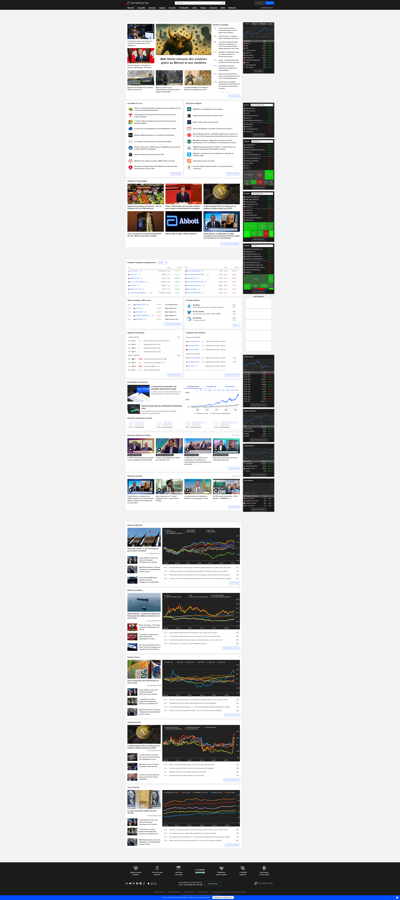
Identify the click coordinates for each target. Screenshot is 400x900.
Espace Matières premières (231, 648)
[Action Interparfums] (147, 305)
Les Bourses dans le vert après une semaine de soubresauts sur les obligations (191, 768)
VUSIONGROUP (250, 145)
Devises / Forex (133, 657)
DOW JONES (249, 55)
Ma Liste (246, 105)
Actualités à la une (134, 103)
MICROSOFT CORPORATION (195, 282)
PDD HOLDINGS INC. (194, 341)
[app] (152, 884)
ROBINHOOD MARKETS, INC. (254, 249)
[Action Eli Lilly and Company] (147, 282)
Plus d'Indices (258, 71)
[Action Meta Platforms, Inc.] (203, 285)
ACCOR (138, 308)
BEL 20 (248, 43)
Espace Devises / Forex (232, 715)
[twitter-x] (127, 883)
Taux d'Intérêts (133, 787)
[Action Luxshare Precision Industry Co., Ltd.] (203, 346)
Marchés (130, 8)
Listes (194, 8)
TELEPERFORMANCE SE (253, 154)
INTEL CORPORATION (193, 271)
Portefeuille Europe (193, 386)
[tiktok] (144, 883)
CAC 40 (248, 41)
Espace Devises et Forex (259, 405)
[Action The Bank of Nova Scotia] (203, 362)
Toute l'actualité (234, 96)
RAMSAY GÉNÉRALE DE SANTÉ (255, 150)
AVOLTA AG (249, 210)
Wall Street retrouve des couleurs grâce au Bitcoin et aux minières (187, 772)
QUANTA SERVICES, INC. (253, 262)
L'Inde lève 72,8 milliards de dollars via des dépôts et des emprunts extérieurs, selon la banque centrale (198, 699)
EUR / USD (247, 372)
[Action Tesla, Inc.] (139, 275)
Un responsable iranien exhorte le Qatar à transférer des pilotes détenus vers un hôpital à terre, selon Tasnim (200, 567)
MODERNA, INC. (135, 278)
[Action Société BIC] (145, 319)
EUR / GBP (247, 374)
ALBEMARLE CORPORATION (254, 259)
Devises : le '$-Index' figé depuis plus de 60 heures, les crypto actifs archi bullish (191, 764)
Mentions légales (159, 892)
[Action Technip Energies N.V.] (152, 316)
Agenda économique (135, 333)
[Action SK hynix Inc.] (140, 271)
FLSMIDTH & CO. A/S (252, 204)
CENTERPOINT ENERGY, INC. (254, 265)
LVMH (247, 113)
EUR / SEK (247, 382)
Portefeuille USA (211, 386)
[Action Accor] (142, 308)
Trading (203, 8)
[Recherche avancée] (223, 3)
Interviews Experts (134, 476)
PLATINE (246, 436)
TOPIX (247, 62)
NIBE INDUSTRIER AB (252, 199)
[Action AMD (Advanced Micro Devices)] (207, 275)
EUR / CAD (247, 389)
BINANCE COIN (250, 468)
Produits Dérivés (193, 300)
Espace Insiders (234, 468)
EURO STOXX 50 (251, 50)
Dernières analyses (194, 103)
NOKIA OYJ (249, 126)
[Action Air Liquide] (145, 312)
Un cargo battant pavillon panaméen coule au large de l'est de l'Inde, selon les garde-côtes (194, 636)
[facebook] (138, 883)
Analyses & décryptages (137, 181)
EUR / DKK (247, 387)
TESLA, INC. (133, 274)
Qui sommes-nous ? (203, 892)
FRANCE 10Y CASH (251, 496)
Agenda (162, 8)
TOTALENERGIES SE (252, 129)
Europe (255, 24)
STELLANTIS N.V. (251, 111)
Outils (223, 8)
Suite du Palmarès (258, 187)
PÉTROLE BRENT (249, 431)
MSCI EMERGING (251, 65)
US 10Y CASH (250, 498)
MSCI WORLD (250, 67)
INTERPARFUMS (140, 304)
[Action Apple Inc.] (139, 285)
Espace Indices (234, 583)
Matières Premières (250, 411)
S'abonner (269, 3)
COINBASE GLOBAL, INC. (253, 254)
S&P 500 (248, 53)
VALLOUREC (249, 131)
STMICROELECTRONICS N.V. (254, 120)
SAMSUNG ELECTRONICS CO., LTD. (139, 293)
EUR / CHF (247, 377)
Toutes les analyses (233, 173)
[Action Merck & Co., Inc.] (143, 289)
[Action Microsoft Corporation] (206, 282)
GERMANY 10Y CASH (252, 501)
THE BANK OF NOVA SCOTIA (194, 362)
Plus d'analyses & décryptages (230, 244)
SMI (247, 45)
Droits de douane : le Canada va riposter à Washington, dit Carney (188, 643)
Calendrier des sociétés (195, 333)
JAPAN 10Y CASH (251, 503)
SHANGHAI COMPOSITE (253, 60)
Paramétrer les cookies (174, 892)
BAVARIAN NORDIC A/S (252, 197)
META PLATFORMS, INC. (194, 285)
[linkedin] (141, 883)
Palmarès (232, 8)
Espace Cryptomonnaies (232, 780)
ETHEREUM (249, 463)
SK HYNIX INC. (134, 271)
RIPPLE (248, 471)
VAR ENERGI (249, 220)
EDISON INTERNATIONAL (253, 270)
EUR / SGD (247, 399)
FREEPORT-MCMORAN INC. (254, 256)
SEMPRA (248, 272)
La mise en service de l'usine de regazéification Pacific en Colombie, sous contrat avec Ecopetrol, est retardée (200, 578)
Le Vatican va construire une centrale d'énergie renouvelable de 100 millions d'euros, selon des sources (198, 571)
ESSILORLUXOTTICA (252, 115)
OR (245, 426)
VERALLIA (249, 152)
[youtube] (131, 883)
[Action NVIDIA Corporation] (202, 293)
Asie (270, 24)
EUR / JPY (247, 401)
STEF (247, 165)
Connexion (259, 3)
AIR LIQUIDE (139, 312)
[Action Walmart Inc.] (198, 278)
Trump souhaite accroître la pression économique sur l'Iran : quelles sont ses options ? (193, 632)
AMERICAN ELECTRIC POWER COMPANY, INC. (256, 267)
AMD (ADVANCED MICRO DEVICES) (196, 274)
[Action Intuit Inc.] (196, 366)
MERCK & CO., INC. (135, 289)
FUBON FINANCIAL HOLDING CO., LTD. (194, 349)
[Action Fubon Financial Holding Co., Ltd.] (203, 350)
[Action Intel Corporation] (202, 271)
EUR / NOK (247, 384)
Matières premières (135, 590)
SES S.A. (248, 168)
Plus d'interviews (234, 507)
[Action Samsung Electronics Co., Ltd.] (150, 293)
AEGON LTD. (249, 213)
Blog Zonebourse (189, 892)
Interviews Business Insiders (139, 435)
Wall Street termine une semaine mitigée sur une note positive (186, 775)
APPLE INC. (133, 285)
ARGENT (246, 433)
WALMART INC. (191, 278)
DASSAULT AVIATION (252, 161)
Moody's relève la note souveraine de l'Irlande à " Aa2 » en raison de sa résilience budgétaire (195, 710)
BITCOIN (248, 461)
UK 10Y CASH (250, 505)
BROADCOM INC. (192, 289)
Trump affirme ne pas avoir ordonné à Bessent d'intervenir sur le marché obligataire (192, 703)
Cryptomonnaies (134, 722)
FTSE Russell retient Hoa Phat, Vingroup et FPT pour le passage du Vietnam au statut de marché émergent (199, 575)
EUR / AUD (247, 391)
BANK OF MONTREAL (194, 358)
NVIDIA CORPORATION (194, 293)
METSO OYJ (249, 207)
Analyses (152, 8)
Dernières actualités (220, 25)
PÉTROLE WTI (248, 429)
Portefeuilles (184, 8)
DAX (247, 48)
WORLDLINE (249, 147)
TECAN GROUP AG (251, 215)
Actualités (141, 8)
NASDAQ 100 (250, 58)
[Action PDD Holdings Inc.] (202, 341)
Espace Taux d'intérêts (232, 845)
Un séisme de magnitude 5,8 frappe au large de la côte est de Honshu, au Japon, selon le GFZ (195, 640)
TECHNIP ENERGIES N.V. (143, 315)
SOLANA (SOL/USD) (251, 466)
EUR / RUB (247, 379)
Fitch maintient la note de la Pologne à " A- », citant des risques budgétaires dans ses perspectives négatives (199, 707)
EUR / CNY (247, 394)
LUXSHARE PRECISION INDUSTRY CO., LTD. (194, 345)
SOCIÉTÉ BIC (139, 319)
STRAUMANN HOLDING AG (254, 218)
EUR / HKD (247, 396)
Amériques (263, 24)
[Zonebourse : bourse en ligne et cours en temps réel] (137, 3)
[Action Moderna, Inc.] (141, 278)
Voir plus (236, 325)
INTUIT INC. (191, 366)
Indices (247, 24)
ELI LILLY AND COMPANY (137, 282)
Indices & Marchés (134, 525)
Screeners (213, 8)
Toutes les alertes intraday (172, 324)
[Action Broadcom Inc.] (199, 289)
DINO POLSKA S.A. (251, 202)
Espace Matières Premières (258, 440)
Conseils (172, 8)
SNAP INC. (249, 118)
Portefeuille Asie (230, 386)
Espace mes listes (259, 135)
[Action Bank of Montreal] (202, 358)
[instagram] (134, 883)
